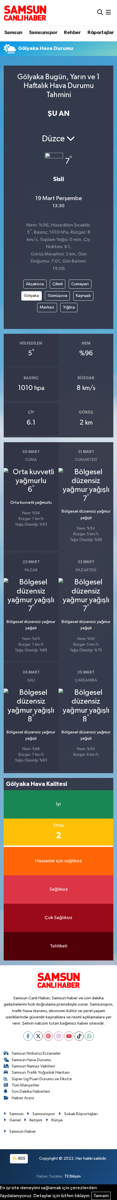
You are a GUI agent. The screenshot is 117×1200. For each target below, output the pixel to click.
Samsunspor (43, 32)
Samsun (13, 32)
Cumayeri (80, 284)
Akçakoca (35, 284)
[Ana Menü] (108, 12)
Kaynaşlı (83, 295)
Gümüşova (57, 295)
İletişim (36, 1120)
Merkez (47, 307)
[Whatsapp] (89, 1036)
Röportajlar (100, 32)
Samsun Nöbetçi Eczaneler (36, 1053)
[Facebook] (28, 1036)
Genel (15, 1120)
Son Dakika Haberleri (31, 1091)
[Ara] (100, 12)
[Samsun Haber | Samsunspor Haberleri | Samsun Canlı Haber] (25, 12)
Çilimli (58, 284)
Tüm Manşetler (25, 1085)
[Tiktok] (79, 1036)
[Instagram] (58, 1036)
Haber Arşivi (23, 1098)
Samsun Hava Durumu (31, 1060)
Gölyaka (31, 295)
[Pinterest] (48, 1036)
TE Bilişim (72, 1176)
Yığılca (69, 307)
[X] (38, 1036)
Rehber (72, 32)
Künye (57, 1120)
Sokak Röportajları (81, 1114)
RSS (21, 1158)
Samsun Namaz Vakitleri (33, 1066)
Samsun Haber (22, 1131)
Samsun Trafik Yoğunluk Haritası (41, 1072)
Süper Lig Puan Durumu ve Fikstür (42, 1079)
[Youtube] (69, 1036)
